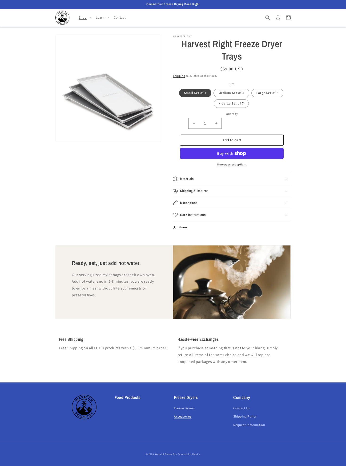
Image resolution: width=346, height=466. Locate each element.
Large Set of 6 (267, 93)
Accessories (183, 416)
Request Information (249, 425)
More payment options (232, 165)
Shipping (179, 76)
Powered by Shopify (188, 454)
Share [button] (182, 227)
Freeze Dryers (184, 408)
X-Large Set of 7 (231, 103)
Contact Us (241, 408)
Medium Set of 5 (231, 93)
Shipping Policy (245, 416)
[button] (84, 18)
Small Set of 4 (195, 93)
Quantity (232, 114)
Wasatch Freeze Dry (166, 454)
